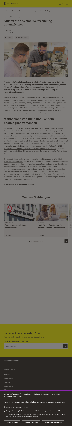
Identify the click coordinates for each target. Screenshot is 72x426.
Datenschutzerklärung (56, 402)
